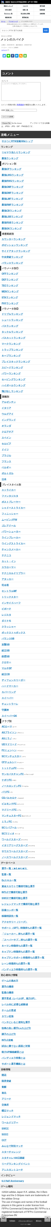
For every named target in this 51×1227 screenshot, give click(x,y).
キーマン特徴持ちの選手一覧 (17, 945)
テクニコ (6, 555)
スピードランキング (12, 367)
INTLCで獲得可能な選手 (14, 892)
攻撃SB (6, 644)
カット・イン (9, 561)
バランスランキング (12, 262)
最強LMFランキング (12, 198)
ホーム (3, 21)
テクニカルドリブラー (13, 573)
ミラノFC (7, 821)
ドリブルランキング (12, 314)
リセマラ (25, 6)
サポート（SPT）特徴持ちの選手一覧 (22, 927)
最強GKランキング (12, 228)
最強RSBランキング (12, 222)
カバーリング (9, 692)
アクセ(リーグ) (13, 21)
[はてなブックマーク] (17, 56)
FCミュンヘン (9, 750)
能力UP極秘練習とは (13, 1051)
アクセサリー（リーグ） (15, 921)
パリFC (5, 791)
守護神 (5, 709)
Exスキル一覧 (8, 13)
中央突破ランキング (12, 257)
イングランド (9, 419)
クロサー (6, 662)
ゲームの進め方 (10, 980)
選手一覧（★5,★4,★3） (15, 868)
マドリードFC (9, 809)
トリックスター (10, 596)
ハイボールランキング (13, 385)
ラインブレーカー (11, 537)
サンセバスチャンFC (13, 774)
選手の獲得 (8, 986)
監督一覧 (25, 10)
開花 (4, 1075)
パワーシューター (11, 531)
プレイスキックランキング (16, 361)
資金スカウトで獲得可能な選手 (18, 886)
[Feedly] (25, 56)
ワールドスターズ (11, 839)
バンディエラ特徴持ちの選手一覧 (19, 969)
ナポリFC (7, 780)
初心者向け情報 (25, 13)
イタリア (6, 407)
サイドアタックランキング (16, 251)
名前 (3, 110)
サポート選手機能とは (13, 1063)
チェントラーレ (10, 703)
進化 (4, 1092)
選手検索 (42, 6)
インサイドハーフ (11, 602)
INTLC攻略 (7, 1040)
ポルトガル (8, 473)
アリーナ (6, 1098)
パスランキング (10, 325)
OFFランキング (10, 273)
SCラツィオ (8, 833)
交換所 (5, 1104)
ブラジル (6, 455)
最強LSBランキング (12, 216)
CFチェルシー (9, 762)
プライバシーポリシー (25, 1221)
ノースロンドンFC (11, 785)
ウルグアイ (8, 413)
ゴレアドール (9, 525)
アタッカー (8, 579)
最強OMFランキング (12, 186)
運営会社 (39, 1221)
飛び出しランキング (12, 391)
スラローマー (9, 567)
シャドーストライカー (13, 507)
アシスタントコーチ (12, 1169)
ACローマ (7, 726)
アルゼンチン (9, 402)
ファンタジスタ (10, 495)
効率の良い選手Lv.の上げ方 (16, 1028)
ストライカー (9, 489)
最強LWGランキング (12, 175)
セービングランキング (13, 379)
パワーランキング (11, 373)
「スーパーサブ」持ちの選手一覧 (19, 939)
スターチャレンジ (11, 1151)
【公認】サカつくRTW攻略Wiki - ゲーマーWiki (20, 2)
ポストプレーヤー (11, 501)
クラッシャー (9, 626)
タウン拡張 (8, 1016)
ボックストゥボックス (13, 632)
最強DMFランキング (12, 192)
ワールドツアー (10, 1122)
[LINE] (8, 56)
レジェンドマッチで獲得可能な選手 (21, 904)
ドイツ (5, 449)
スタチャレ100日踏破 (13, 1157)
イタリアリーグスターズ (15, 845)
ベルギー (6, 467)
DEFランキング (10, 279)
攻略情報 (42, 13)
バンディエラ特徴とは (13, 1057)
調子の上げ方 (9, 1034)
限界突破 (6, 1080)
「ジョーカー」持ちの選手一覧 (18, 933)
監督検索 (42, 10)
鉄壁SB (6, 656)
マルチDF (7, 668)
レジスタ (6, 614)
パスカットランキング (13, 337)
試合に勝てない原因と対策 (16, 1046)
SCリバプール (9, 827)
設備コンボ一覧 (10, 910)
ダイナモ (6, 620)
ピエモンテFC (9, 803)
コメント (4, 50)
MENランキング (10, 291)
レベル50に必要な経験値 (15, 1004)
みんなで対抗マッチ (12, 1145)
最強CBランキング (12, 210)
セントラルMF (9, 591)
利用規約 (20, 104)
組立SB (6, 650)
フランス (6, 461)
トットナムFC (9, 768)
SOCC (5, 1134)
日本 (4, 479)
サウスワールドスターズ (15, 851)
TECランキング (10, 285)
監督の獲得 (8, 992)
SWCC (5, 1128)
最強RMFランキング (12, 204)
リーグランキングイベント (16, 1163)
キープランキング (11, 355)
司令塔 (5, 585)
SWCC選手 (8, 10)
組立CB (6, 674)
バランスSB (8, 638)
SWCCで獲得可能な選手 (15, 898)
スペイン (6, 437)
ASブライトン (9, 732)
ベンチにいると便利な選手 (16, 1022)
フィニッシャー (10, 513)
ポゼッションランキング (15, 245)
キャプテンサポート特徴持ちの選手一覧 (23, 957)
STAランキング (10, 297)
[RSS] (21, 56)
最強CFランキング (11, 169)
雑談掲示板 (8, 17)
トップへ (47, 1220)
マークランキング (11, 343)
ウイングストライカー (13, 543)
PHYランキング (10, 303)
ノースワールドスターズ (15, 857)
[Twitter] (4, 56)
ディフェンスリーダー (13, 680)
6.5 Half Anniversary (13, 1180)
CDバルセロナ (9, 797)
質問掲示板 (25, 17)
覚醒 (4, 1086)
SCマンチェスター (11, 756)
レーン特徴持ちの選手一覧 (16, 963)
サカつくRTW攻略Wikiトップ (17, 141)
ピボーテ (6, 608)
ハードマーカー (10, 686)
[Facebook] (12, 56)
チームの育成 (9, 1010)
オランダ (6, 425)
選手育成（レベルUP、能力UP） (19, 998)
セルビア (6, 443)
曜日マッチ (8, 1110)
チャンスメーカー (11, 549)
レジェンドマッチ (11, 1116)
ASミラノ (7, 738)
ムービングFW (9, 519)
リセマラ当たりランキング (16, 152)
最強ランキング (8, 6)
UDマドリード (9, 744)
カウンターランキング (13, 239)
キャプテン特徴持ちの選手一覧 (18, 951)
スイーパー (8, 697)
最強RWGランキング (13, 180)
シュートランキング (12, 320)
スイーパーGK (9, 715)
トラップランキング (12, 349)
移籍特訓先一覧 (10, 915)
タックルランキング (12, 331)
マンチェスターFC (11, 815)
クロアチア (8, 431)
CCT (4, 1140)
